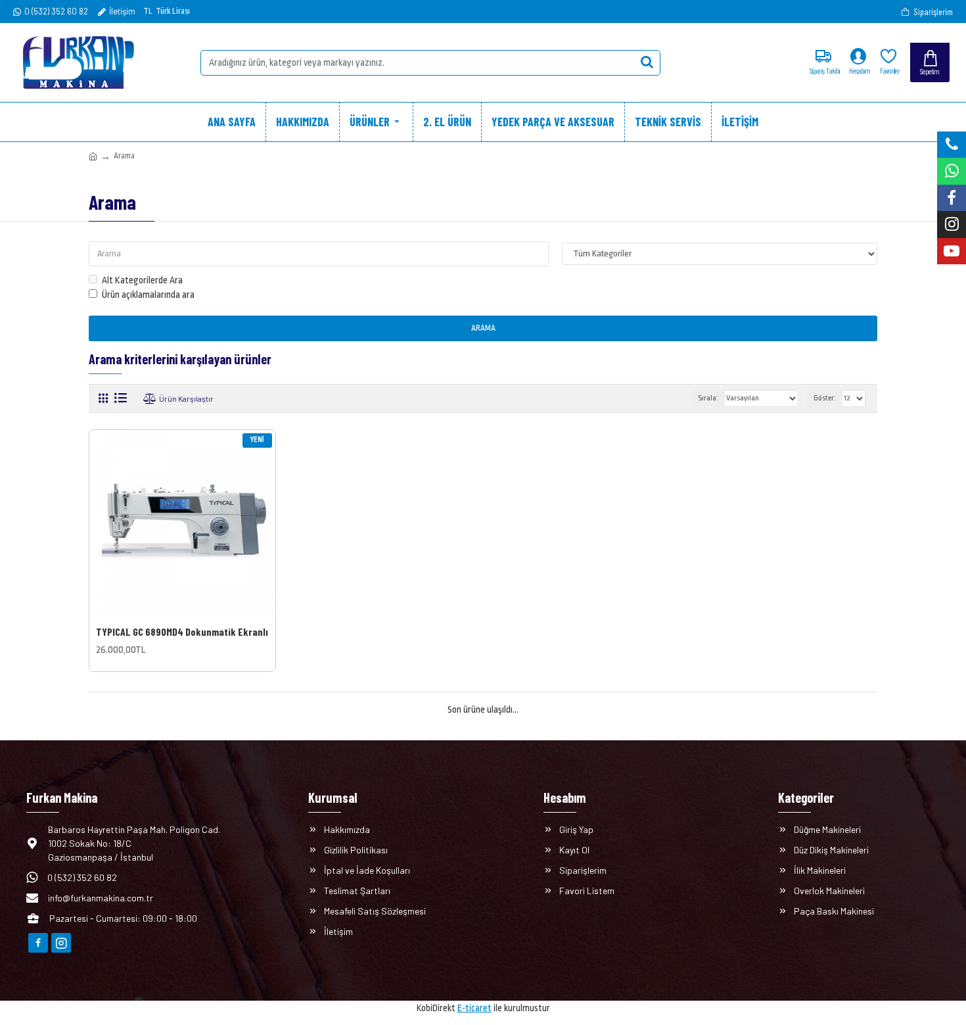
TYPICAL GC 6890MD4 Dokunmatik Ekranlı (182, 631)
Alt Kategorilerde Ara (142, 280)
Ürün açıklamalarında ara (148, 294)
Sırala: (708, 398)
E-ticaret (474, 1008)
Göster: (825, 398)
